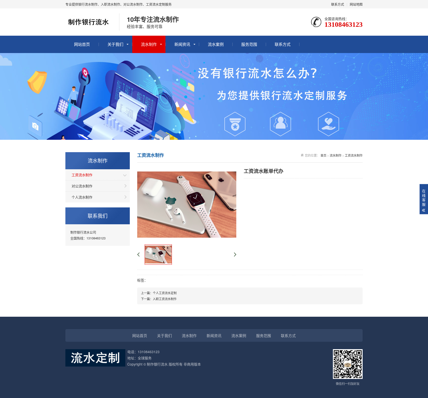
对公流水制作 (82, 185)
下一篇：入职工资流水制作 (159, 299)
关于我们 (115, 44)
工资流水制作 (82, 174)
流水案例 (216, 44)
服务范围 (249, 44)
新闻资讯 (182, 44)
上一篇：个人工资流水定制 (159, 293)
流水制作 (149, 44)
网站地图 (356, 4)
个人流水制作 (82, 197)
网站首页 (82, 44)
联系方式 (337, 4)
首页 (323, 155)
